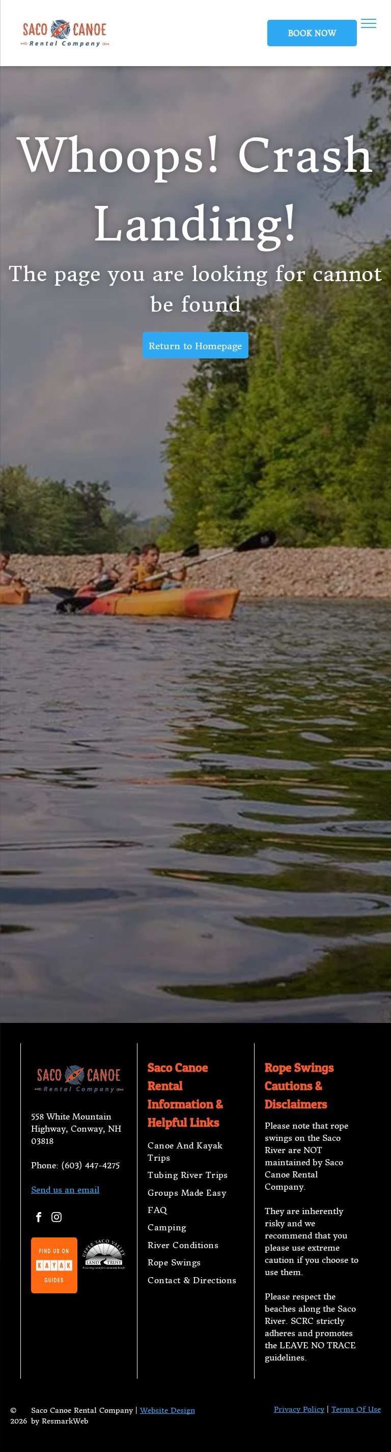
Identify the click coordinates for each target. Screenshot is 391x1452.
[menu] (368, 23)
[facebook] (38, 1218)
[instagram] (56, 1218)
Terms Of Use (356, 1409)
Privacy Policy (299, 1409)
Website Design (167, 1410)
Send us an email (65, 1190)
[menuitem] (195, 1151)
